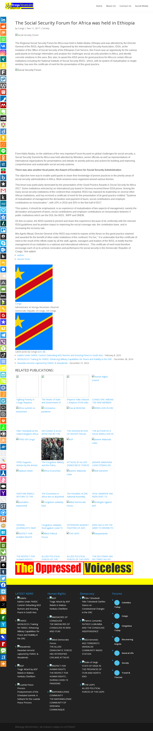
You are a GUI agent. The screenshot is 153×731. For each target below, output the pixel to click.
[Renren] (3, 473)
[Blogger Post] (3, 414)
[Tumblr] (3, 572)
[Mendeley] (3, 105)
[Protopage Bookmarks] (3, 322)
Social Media (141, 6)
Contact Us (125, 6)
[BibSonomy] (3, 605)
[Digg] (3, 164)
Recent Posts (23, 259)
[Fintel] (3, 618)
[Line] (3, 151)
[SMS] (3, 651)
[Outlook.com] (3, 250)
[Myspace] (3, 118)
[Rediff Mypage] (3, 644)
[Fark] (3, 72)
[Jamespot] (3, 394)
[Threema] (3, 237)
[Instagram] (3, 53)
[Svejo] (3, 480)
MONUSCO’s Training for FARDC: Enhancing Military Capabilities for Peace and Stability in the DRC (64, 359)
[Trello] (3, 230)
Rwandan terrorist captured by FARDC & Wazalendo (42, 363)
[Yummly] (3, 598)
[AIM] (3, 427)
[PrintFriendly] (3, 375)
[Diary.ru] (3, 276)
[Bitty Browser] (3, 559)
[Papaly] (3, 210)
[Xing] (3, 59)
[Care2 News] (3, 552)
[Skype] (3, 243)
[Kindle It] (3, 197)
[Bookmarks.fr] (3, 125)
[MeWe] (3, 204)
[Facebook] (3, 585)
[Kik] (3, 256)
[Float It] (3, 591)
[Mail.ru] (3, 388)
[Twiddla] (3, 499)
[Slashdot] (3, 223)
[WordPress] (3, 85)
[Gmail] (3, 191)
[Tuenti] (3, 657)
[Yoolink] (3, 348)
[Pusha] (3, 99)
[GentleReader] (3, 401)
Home (99, 6)
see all (41, 351)
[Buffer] (3, 565)
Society (45, 28)
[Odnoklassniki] (3, 158)
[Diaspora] (3, 184)
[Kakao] (3, 138)
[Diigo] (3, 131)
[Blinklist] (3, 434)
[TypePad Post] (3, 486)
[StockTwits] (3, 506)
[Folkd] (3, 447)
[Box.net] (3, 177)
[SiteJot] (3, 329)
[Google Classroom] (3, 263)
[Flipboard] (3, 539)
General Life (127, 653)
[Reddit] (3, 26)
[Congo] (34, 300)
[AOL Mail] (3, 296)
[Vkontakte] (3, 46)
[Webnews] (3, 92)
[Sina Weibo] (3, 368)
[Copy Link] (3, 309)
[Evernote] (3, 112)
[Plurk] (3, 519)
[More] (3, 664)
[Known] (3, 631)
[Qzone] (3, 217)
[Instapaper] (3, 453)
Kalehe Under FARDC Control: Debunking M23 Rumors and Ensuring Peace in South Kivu (60, 355)
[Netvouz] (3, 381)
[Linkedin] (3, 20)
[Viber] (3, 342)
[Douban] (3, 545)
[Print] (3, 421)
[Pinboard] (3, 637)
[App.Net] (3, 283)
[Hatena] (3, 532)
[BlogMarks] (3, 302)
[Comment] (3, 407)
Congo (21, 28)
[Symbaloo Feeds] (3, 361)
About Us (111, 6)
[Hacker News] (3, 624)
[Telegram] (3, 335)
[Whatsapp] (3, 39)
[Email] (3, 289)
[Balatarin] (3, 171)
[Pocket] (3, 467)
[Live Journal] (3, 460)
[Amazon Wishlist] (3, 66)
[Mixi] (3, 526)
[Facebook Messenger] (3, 269)
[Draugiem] (3, 440)
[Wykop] (3, 79)
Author (20, 255)
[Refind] (3, 513)
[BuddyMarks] (3, 611)
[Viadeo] (3, 355)
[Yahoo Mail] (3, 493)
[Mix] (3, 33)
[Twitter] (3, 578)
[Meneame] (3, 145)
